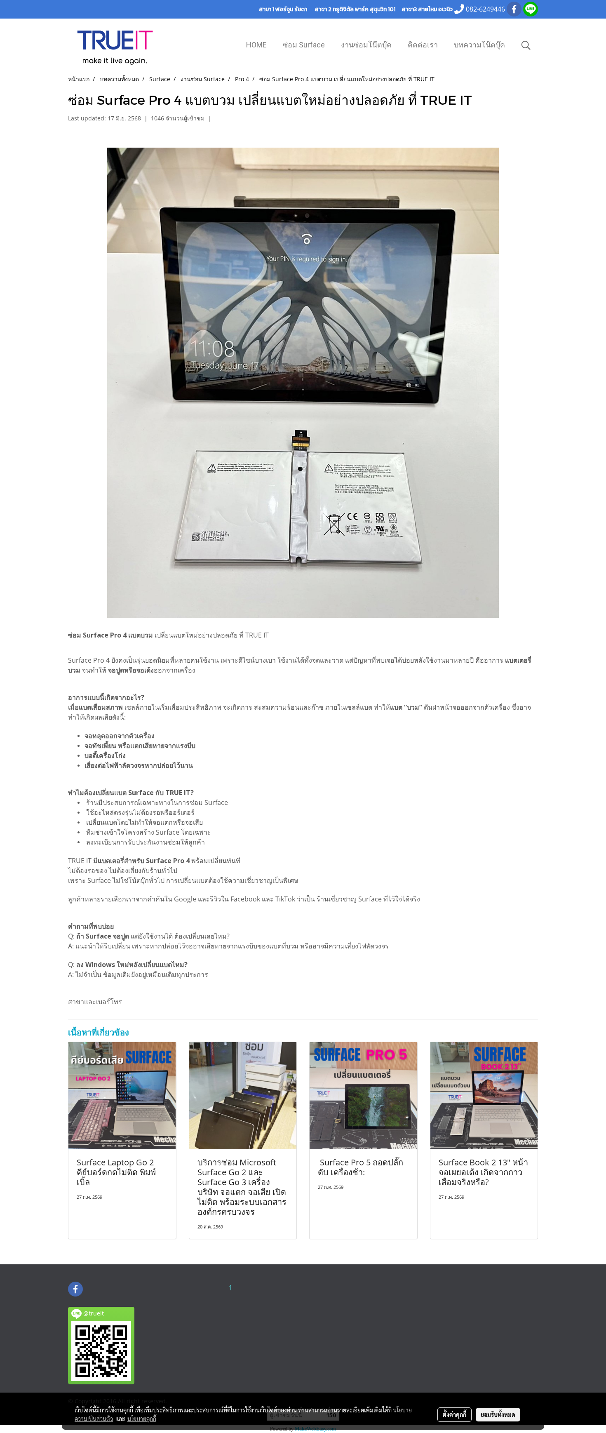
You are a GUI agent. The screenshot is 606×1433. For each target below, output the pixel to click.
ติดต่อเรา (423, 44)
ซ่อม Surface (304, 44)
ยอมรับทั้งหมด (498, 1414)
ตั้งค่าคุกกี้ (454, 1414)
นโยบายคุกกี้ (141, 1418)
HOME (256, 44)
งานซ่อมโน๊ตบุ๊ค (366, 44)
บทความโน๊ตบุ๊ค (479, 44)
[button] (526, 45)
